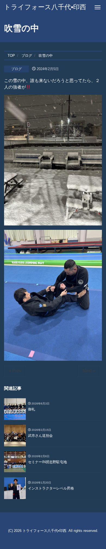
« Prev (15, 370)
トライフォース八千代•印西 (45, 7)
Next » (89, 370)
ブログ (16, 69)
